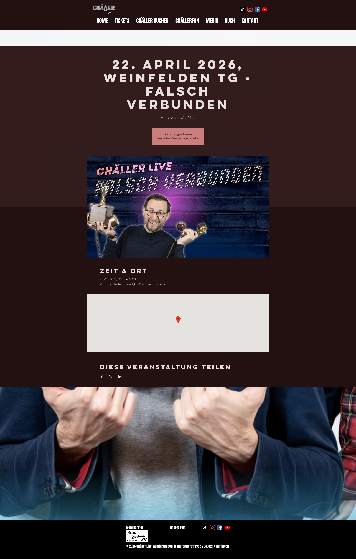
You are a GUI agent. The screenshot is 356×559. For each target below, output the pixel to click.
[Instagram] (250, 9)
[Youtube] (264, 9)
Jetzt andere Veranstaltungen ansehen (178, 138)
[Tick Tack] (242, 9)
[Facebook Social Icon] (257, 9)
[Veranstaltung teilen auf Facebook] (101, 376)
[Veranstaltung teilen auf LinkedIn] (120, 376)
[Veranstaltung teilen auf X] (111, 376)
